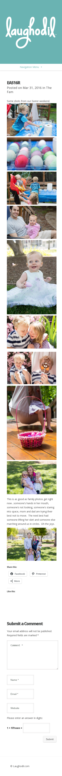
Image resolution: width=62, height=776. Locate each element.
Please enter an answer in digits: (25, 718)
